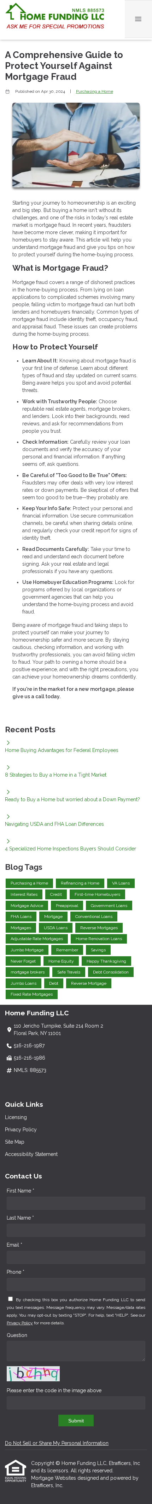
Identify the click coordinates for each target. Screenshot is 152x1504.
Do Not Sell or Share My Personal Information (57, 1443)
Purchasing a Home (94, 91)
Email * (14, 1245)
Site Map (14, 1142)
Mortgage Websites (54, 1478)
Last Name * (20, 1218)
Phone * (15, 1272)
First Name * (20, 1191)
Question (17, 1335)
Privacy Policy (21, 1129)
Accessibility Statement (31, 1154)
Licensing (16, 1117)
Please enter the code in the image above (54, 1390)
